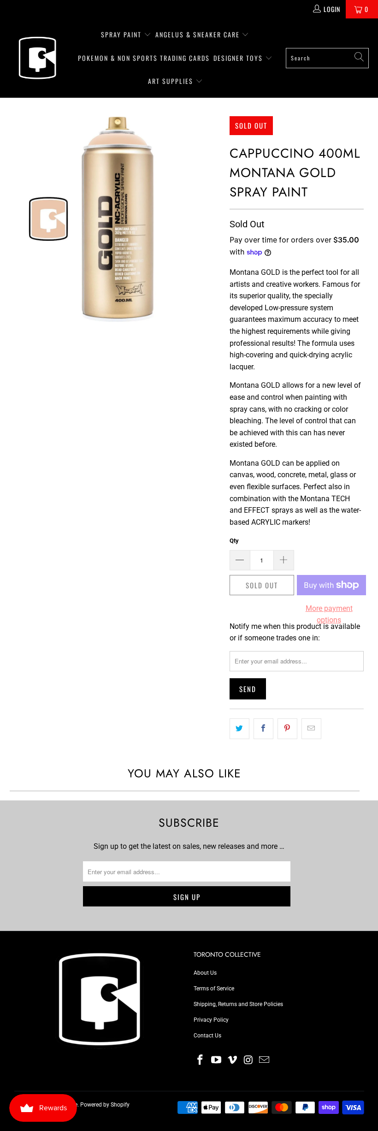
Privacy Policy (211, 1020)
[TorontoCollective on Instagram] (248, 1060)
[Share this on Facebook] (263, 729)
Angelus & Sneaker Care (197, 34)
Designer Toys (239, 58)
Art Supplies (171, 81)
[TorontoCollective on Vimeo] (232, 1060)
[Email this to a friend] (311, 729)
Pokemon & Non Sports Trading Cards (144, 58)
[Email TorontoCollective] (265, 1060)
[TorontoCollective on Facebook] (200, 1060)
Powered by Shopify (105, 1104)
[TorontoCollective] (37, 58)
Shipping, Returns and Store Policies (238, 1004)
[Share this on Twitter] (239, 729)
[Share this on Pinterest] (287, 729)
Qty (234, 540)
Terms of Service (214, 988)
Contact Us (207, 1035)
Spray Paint (122, 34)
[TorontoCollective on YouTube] (217, 1060)
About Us (205, 973)
